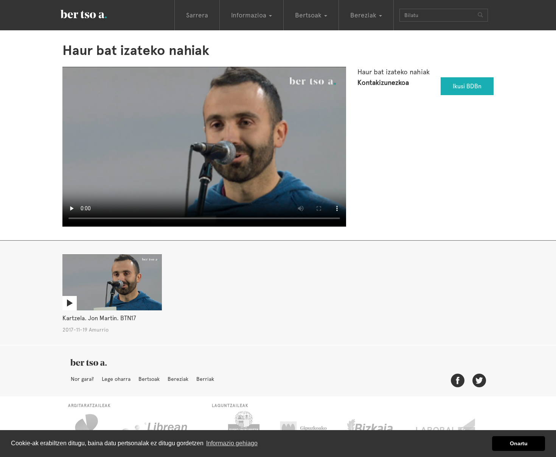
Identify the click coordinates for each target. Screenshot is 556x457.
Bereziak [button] (364, 15)
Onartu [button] (519, 443)
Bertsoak (149, 379)
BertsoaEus (94, 13)
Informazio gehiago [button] (232, 443)
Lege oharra (116, 379)
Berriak (205, 379)
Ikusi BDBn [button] (467, 86)
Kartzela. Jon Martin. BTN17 (99, 318)
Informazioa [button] (249, 15)
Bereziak (178, 379)
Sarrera (197, 15)
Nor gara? (82, 379)
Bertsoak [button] (309, 15)
